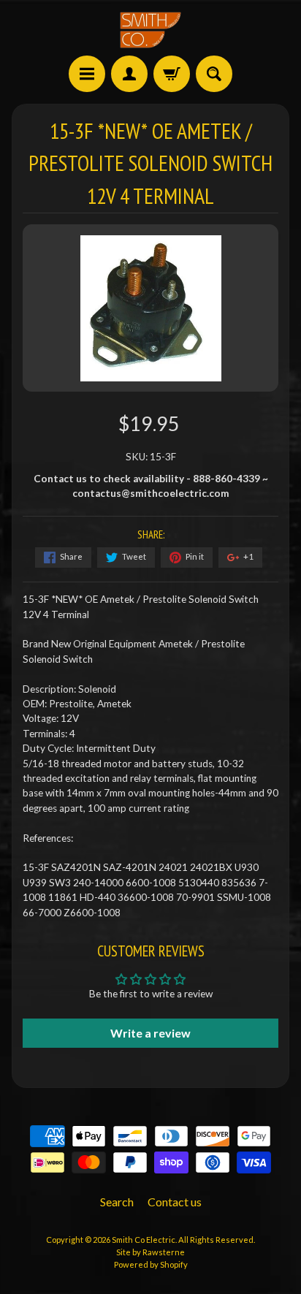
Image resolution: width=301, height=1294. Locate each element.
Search (117, 1202)
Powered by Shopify (151, 1264)
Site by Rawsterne (150, 1252)
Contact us (175, 1202)
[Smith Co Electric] (150, 30)
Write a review (150, 1033)
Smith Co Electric (143, 1239)
